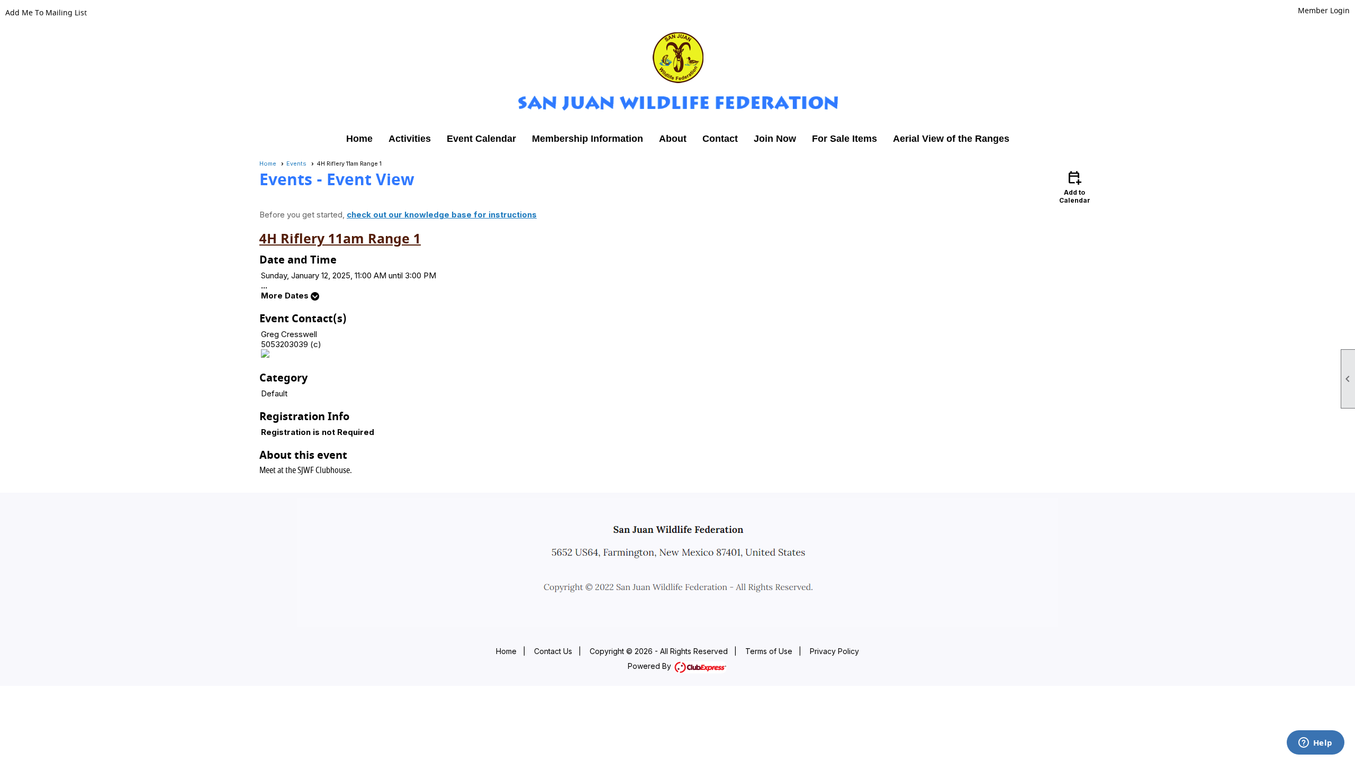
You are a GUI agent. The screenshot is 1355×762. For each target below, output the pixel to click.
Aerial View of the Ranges (951, 138)
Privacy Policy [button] (834, 651)
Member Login (1324, 10)
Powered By (650, 665)
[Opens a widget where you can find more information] (1315, 743)
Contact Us (553, 651)
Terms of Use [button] (768, 651)
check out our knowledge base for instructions (442, 215)
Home (359, 138)
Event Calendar (481, 138)
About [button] (672, 138)
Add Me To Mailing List (46, 13)
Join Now (775, 138)
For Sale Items (844, 138)
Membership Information (587, 138)
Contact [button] (720, 138)
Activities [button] (410, 138)
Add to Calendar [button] (1074, 186)
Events (296, 163)
